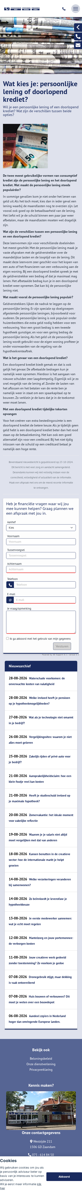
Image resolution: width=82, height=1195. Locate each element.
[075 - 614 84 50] (64, 9)
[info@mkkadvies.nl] (78, 45)
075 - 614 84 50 (42, 1155)
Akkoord (64, 1176)
